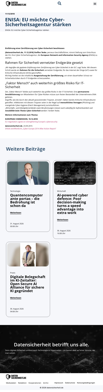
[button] (95, 4)
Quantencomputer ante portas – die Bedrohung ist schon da (26, 200)
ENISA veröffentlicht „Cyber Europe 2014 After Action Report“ (30, 128)
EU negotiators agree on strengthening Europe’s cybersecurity (31, 121)
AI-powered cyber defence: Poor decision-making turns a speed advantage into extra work (72, 204)
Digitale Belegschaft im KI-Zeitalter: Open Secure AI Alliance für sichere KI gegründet (27, 283)
